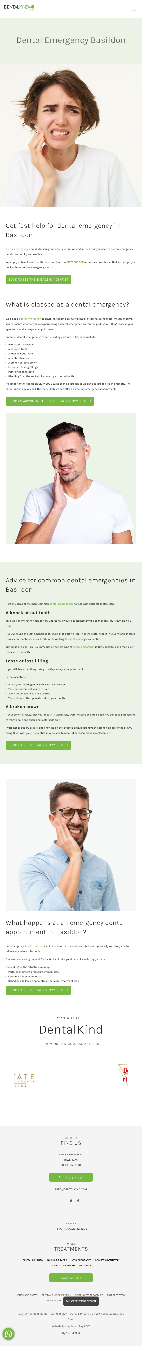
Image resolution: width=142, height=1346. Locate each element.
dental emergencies (62, 603)
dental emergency (30, 318)
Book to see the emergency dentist (38, 279)
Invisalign (85, 1265)
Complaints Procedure (89, 1295)
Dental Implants (33, 1260)
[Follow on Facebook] (64, 1200)
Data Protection (117, 1295)
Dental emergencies (18, 249)
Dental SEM (73, 1333)
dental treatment (34, 946)
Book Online (71, 1277)
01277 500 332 (73, 1177)
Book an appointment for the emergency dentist (49, 401)
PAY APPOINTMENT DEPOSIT (81, 1301)
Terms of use (53, 1300)
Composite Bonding (63, 1265)
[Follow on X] (78, 1200)
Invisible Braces (57, 1260)
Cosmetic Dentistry (107, 1260)
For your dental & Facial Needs (71, 1044)
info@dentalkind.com (71, 1189)
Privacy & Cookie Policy (56, 1295)
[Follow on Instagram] (71, 1200)
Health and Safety (27, 1295)
